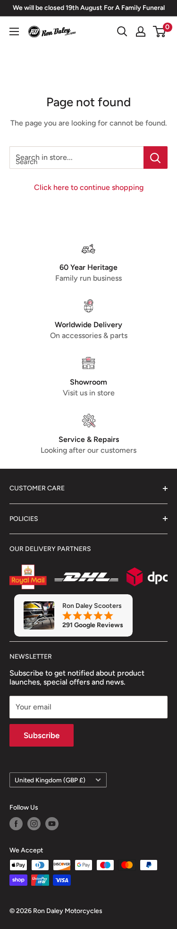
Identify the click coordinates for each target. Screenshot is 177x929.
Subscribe (41, 735)
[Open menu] (14, 31)
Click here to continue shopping (88, 187)
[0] (160, 31)
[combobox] (76, 157)
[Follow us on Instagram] (34, 823)
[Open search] (122, 31)
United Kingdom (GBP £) (50, 780)
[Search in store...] (155, 157)
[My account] (140, 31)
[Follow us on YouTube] (52, 823)
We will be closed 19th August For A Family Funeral (89, 8)
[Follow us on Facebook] (16, 823)
